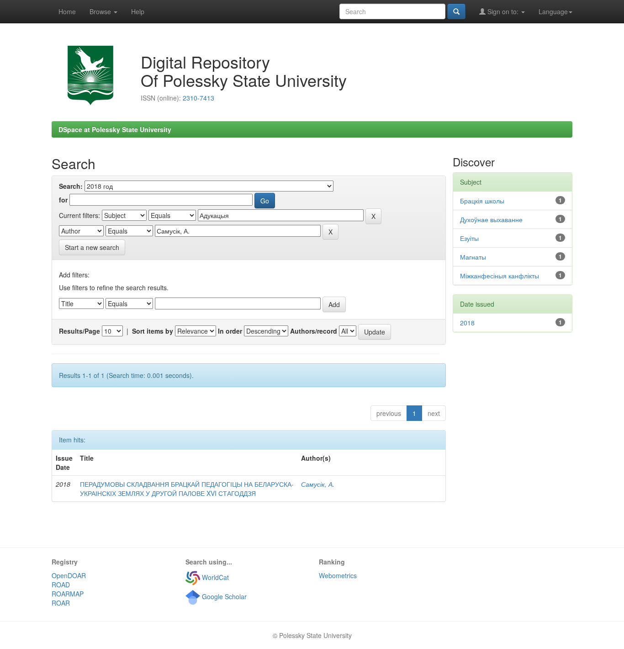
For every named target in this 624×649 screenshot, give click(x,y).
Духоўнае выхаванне (491, 219)
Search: (71, 186)
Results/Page (79, 330)
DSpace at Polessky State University (114, 129)
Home (67, 11)
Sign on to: (503, 11)
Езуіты (469, 238)
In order (230, 330)
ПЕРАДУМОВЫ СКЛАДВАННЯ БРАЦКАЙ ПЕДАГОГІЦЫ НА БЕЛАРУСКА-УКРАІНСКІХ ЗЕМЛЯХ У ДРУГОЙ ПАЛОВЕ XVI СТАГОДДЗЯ (187, 488)
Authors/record (313, 330)
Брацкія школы (482, 200)
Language (553, 11)
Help (137, 11)
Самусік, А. (317, 484)
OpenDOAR (69, 575)
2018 (467, 322)
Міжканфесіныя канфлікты (499, 275)
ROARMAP (68, 593)
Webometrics (338, 575)
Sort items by (152, 330)
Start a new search (92, 247)
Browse (101, 11)
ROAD (61, 584)
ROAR (61, 602)
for (63, 199)
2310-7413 (198, 97)
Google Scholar (223, 596)
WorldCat (214, 577)
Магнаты (473, 256)
